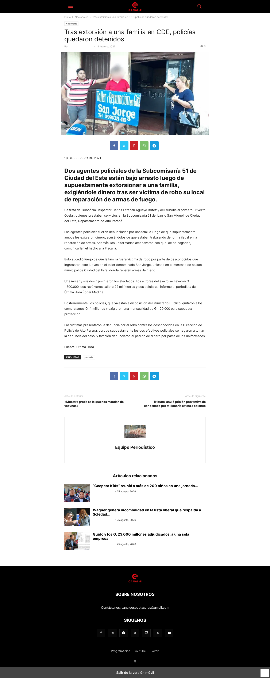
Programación (120, 651)
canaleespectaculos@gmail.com (145, 608)
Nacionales (81, 17)
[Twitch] (146, 633)
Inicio (67, 17)
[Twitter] (124, 145)
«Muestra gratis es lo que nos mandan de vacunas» (94, 403)
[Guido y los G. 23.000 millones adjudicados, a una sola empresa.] (77, 541)
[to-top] (265, 671)
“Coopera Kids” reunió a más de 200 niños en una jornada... (145, 486)
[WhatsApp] (144, 145)
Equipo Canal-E (103, 491)
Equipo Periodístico (81, 46)
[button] (70, 6)
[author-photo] (135, 441)
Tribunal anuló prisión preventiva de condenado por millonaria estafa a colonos (175, 403)
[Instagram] (112, 633)
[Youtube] (169, 633)
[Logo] (135, 582)
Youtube (140, 651)
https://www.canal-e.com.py (135, 454)
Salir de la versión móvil (135, 672)
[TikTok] (135, 633)
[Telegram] (154, 145)
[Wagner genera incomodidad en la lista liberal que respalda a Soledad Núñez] (77, 517)
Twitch (154, 651)
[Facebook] (114, 145)
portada (89, 357)
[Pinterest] (134, 145)
